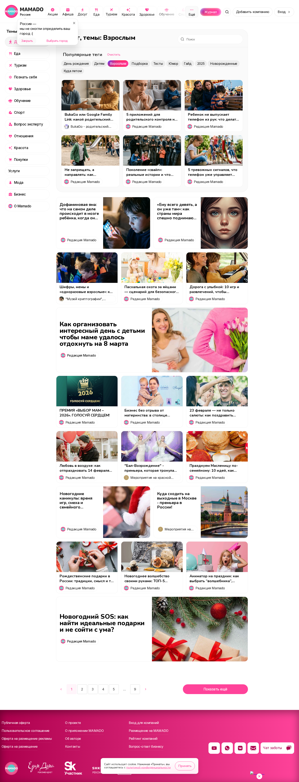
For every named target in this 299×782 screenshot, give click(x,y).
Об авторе (73, 739)
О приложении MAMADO (84, 731)
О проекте (73, 723)
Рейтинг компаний (143, 739)
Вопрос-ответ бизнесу (146, 746)
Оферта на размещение (19, 746)
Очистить (113, 54)
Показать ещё (215, 689)
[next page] (124, 689)
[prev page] (61, 689)
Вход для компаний (144, 723)
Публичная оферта (16, 723)
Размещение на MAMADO (148, 731)
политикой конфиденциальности (148, 767)
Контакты (72, 746)
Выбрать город (57, 41)
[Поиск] (227, 12)
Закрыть (27, 41)
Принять (185, 766)
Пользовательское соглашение (25, 731)
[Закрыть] (73, 23)
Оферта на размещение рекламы (27, 739)
